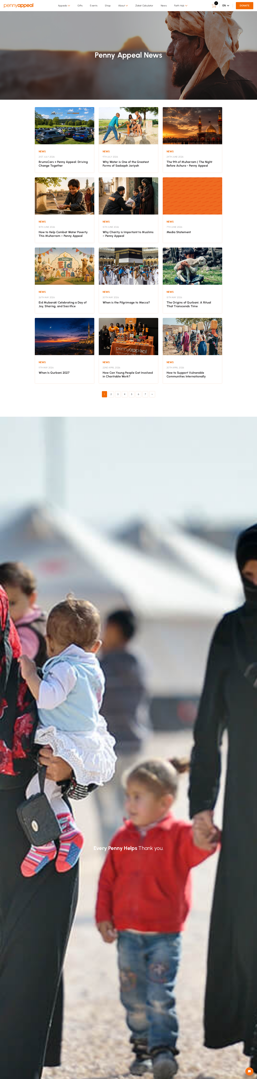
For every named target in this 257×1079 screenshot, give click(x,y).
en (224, 5)
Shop (108, 5)
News (164, 5)
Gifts (80, 5)
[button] (64, 6)
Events (93, 5)
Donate (244, 5)
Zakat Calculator (144, 5)
